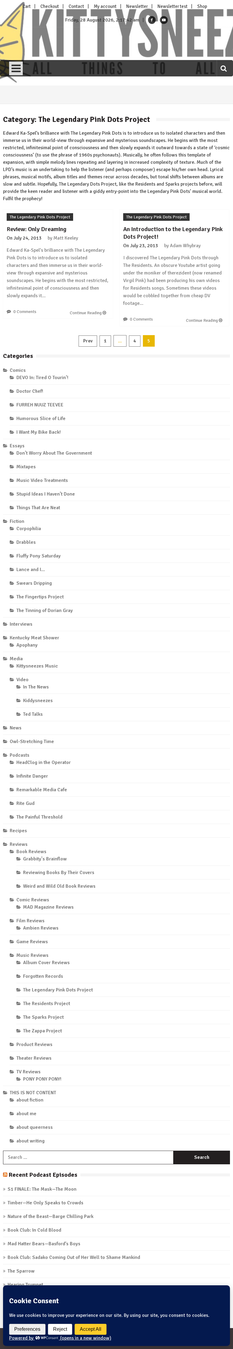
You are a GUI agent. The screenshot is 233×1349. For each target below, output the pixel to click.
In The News (36, 687)
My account (105, 6)
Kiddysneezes (38, 701)
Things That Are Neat (38, 508)
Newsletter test (172, 6)
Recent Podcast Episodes (42, 1175)
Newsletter (137, 6)
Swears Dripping (34, 583)
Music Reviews (32, 955)
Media (16, 659)
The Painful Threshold (39, 817)
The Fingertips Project (40, 597)
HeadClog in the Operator (43, 762)
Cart (26, 6)
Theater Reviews (34, 1058)
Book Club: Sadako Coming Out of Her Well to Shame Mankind (74, 1257)
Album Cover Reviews (46, 963)
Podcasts (19, 755)
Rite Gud (25, 803)
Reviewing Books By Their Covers (58, 873)
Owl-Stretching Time (32, 741)
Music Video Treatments (42, 480)
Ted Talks (33, 714)
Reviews (19, 844)
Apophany (27, 645)
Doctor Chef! (29, 391)
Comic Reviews (32, 900)
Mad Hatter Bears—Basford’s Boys (44, 1244)
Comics (18, 370)
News (16, 728)
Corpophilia (28, 529)
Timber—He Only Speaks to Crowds (45, 1203)
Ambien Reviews (41, 928)
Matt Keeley (65, 238)
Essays (17, 446)
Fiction (17, 521)
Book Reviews (31, 852)
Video (22, 680)
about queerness (34, 1127)
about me (26, 1114)
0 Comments (24, 311)
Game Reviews (32, 942)
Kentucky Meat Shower (34, 638)
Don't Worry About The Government (54, 453)
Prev (88, 341)
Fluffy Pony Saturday (38, 556)
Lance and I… (30, 570)
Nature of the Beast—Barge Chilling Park (50, 1216)
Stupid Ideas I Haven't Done (45, 494)
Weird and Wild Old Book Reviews (59, 886)
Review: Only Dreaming (36, 229)
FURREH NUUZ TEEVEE (39, 405)
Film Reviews (30, 921)
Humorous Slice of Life (41, 418)
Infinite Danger (32, 776)
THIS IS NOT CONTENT (33, 1093)
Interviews (21, 624)
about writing (30, 1141)
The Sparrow (21, 1271)
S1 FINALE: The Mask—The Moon (42, 1189)
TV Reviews (28, 1072)
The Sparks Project (43, 1017)
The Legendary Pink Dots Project (40, 217)
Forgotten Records (43, 976)
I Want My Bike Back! (38, 432)
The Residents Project (46, 1004)
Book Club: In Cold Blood (34, 1230)
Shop (202, 6)
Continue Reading (86, 312)
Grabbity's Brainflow (45, 859)
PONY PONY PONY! (42, 1079)
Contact (76, 6)
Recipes (18, 831)
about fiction (29, 1100)
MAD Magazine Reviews (48, 907)
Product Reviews (34, 1044)
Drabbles (26, 542)
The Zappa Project (42, 1031)
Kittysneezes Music (37, 666)
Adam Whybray (185, 246)
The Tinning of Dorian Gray (44, 610)
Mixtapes (26, 467)
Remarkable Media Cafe (41, 790)
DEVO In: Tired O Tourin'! (42, 378)
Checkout (49, 6)
